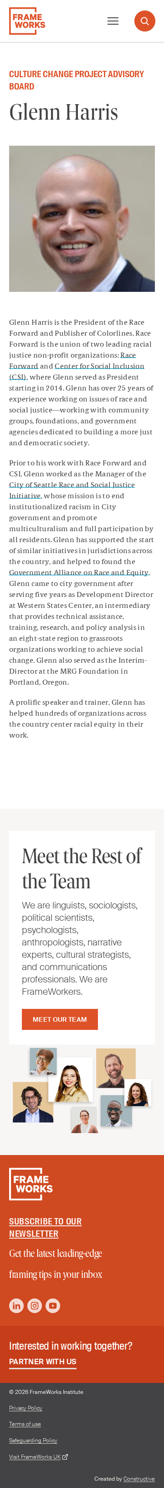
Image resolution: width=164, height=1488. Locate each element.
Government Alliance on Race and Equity (79, 573)
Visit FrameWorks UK (35, 1457)
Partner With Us (43, 1362)
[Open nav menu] (113, 21)
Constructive (139, 1479)
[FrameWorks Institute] (27, 21)
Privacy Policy (25, 1408)
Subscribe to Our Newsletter (45, 1227)
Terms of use (25, 1424)
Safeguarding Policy (33, 1440)
